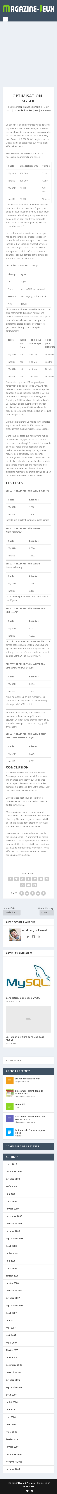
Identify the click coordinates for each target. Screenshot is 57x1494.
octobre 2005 (13, 1469)
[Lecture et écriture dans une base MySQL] (28, 1019)
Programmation (22, 1081)
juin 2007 (10, 1320)
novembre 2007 (14, 1290)
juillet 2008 (11, 1253)
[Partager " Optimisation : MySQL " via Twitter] (16, 879)
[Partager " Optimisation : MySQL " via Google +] (22, 879)
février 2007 (12, 1350)
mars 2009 (11, 1201)
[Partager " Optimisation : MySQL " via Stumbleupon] (22, 885)
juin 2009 (10, 1193)
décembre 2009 (14, 1171)
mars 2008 (11, 1268)
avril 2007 (11, 1335)
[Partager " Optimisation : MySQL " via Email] (29, 885)
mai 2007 (11, 1327)
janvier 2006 (12, 1446)
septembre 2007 (14, 1305)
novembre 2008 (14, 1223)
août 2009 (11, 1186)
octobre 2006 (13, 1379)
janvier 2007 (12, 1357)
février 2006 (12, 1439)
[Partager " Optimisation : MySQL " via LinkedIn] (41, 879)
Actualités (19, 1135)
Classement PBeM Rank (25, 1096)
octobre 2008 (13, 1231)
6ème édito (21, 1104)
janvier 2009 (12, 1208)
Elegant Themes (26, 1483)
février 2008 (12, 1275)
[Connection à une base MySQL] (28, 976)
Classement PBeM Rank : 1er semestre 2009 (30, 1118)
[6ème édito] (10, 1106)
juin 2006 (10, 1409)
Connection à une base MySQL (23, 997)
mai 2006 (11, 1417)
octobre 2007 (13, 1297)
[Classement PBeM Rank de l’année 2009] (10, 1093)
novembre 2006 (14, 1372)
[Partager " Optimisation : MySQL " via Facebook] (10, 879)
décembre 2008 (14, 1216)
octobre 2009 (13, 1178)
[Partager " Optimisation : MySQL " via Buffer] (47, 879)
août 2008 (11, 1245)
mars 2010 (11, 1164)
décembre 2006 (14, 1364)
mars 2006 (11, 1431)
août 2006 (11, 1394)
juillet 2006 (11, 1402)
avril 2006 (11, 1424)
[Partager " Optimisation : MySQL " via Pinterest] (35, 879)
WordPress (28, 1486)
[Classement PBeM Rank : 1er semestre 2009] (10, 1118)
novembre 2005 (14, 1461)
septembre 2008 (14, 1238)
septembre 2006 (14, 1387)
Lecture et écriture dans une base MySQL (25, 1038)
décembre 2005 (14, 1454)
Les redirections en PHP (27, 1078)
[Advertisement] (28, 51)
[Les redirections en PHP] (10, 1080)
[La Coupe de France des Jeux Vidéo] (10, 1132)
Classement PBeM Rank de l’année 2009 (29, 1092)
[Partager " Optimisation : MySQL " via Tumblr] (29, 879)
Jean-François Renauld (29, 106)
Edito (17, 1107)
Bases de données (23, 110)
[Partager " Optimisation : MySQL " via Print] (35, 885)
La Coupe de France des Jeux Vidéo (30, 1131)
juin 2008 (10, 1260)
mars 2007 (11, 1342)
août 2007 (11, 1312)
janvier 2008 (12, 1283)
